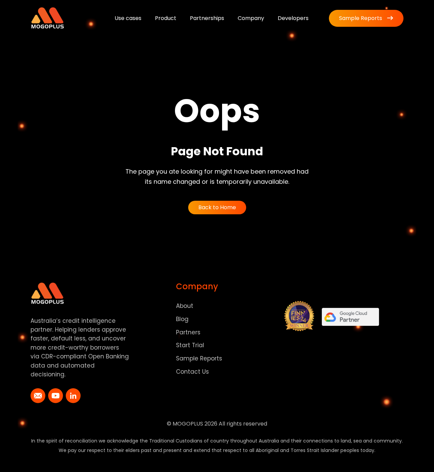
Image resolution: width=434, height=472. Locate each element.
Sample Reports (360, 18)
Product (165, 18)
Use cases (128, 18)
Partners (188, 332)
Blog (182, 319)
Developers (293, 18)
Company (251, 18)
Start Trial (190, 345)
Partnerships (207, 18)
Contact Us (192, 372)
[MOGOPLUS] (47, 18)
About (184, 306)
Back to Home (217, 207)
